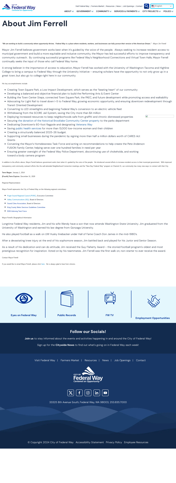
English (158, 6)
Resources (110, 6)
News (118, 6)
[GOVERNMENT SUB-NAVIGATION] (93, 11)
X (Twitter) (71, 393)
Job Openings (128, 6)
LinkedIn (97, 393)
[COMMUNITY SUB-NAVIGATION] (111, 11)
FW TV (110, 315)
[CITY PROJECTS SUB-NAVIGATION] (160, 11)
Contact (139, 6)
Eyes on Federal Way (24, 315)
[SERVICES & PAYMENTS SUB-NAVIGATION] (139, 11)
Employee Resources (136, 442)
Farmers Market (97, 6)
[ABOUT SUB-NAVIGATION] (73, 11)
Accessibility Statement (90, 442)
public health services (28, 128)
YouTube (105, 393)
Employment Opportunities (153, 318)
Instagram (88, 393)
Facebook (79, 393)
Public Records (66, 315)
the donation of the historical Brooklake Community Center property (58, 120)
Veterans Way (84, 124)
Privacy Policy (114, 442)
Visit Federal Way (82, 6)
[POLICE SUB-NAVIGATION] (173, 11)
